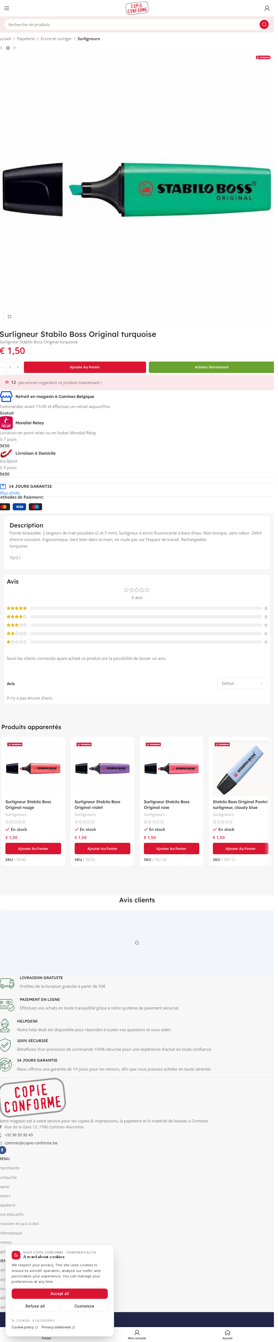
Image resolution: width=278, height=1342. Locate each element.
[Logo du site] (137, 7)
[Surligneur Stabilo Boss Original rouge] (33, 768)
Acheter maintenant (212, 367)
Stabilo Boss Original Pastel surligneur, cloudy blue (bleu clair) (240, 807)
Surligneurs (89, 38)
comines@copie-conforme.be (31, 1167)
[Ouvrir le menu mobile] (6, 8)
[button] (33, 848)
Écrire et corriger (56, 38)
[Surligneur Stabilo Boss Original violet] (102, 768)
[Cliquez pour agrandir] (10, 317)
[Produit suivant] (14, 48)
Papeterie (26, 38)
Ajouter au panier (85, 367)
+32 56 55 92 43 (19, 1160)
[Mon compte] (267, 8)
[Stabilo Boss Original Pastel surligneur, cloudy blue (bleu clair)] (240, 768)
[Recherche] (264, 24)
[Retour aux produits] (8, 48)
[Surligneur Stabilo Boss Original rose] (172, 768)
